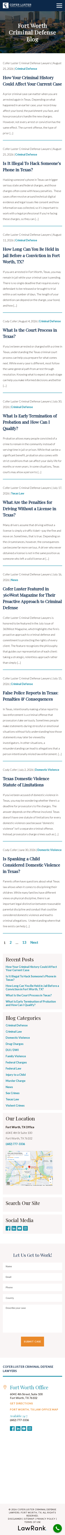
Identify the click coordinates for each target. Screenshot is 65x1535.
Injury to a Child (16, 1074)
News (14, 580)
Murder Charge (15, 1080)
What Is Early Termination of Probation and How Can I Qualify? (31, 1003)
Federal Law (13, 1068)
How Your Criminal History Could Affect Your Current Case (31, 968)
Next (34, 942)
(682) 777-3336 (15, 1144)
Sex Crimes (13, 1093)
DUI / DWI (12, 1050)
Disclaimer (15, 1519)
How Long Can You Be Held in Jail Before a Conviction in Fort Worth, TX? (32, 987)
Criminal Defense (26, 68)
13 (24, 942)
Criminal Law (14, 1031)
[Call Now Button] (57, 1528)
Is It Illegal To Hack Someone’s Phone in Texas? (31, 978)
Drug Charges (15, 1044)
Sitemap (29, 1519)
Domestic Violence (47, 769)
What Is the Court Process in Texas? (29, 995)
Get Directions (21, 1403)
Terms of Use (32, 1522)
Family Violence (16, 1056)
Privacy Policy (46, 1519)
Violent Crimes (15, 1105)
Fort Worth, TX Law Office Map (34, 1409)
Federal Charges (16, 1062)
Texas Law (17, 493)
